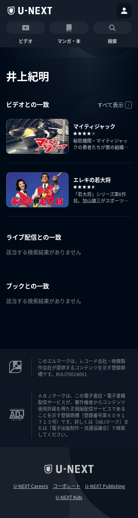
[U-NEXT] (30, 11)
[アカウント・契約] (124, 10)
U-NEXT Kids (69, 497)
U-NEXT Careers (30, 486)
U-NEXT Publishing (105, 486)
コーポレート (66, 486)
